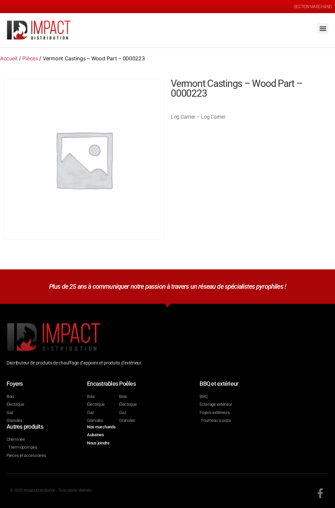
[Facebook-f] (320, 493)
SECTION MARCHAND (313, 6)
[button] (323, 28)
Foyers (15, 383)
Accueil (8, 58)
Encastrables (102, 383)
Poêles (127, 383)
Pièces (30, 58)
